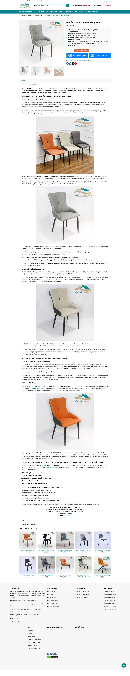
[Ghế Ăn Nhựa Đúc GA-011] (27, 565)
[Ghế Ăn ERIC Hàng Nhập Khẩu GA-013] (83, 540)
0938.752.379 (67, 515)
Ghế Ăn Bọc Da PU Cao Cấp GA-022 (28, 551)
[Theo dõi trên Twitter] (53, 654)
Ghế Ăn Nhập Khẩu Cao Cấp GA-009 (46, 576)
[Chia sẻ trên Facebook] (67, 63)
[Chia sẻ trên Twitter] (70, 63)
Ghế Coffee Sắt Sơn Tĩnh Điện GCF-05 (46, 551)
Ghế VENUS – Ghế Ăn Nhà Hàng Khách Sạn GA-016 (83, 576)
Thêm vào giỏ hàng (81, 50)
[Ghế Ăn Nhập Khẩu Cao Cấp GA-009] (46, 565)
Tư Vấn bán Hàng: (102, 5)
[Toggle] (20, 80)
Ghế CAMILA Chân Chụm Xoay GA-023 (102, 576)
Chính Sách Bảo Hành (29, 525)
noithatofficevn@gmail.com (17, 621)
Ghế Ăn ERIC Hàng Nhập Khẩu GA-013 (83, 551)
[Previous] (22, 42)
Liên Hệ (33, 671)
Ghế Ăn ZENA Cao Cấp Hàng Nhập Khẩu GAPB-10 (65, 551)
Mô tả (24, 81)
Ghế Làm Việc (58, 11)
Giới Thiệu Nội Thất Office (25, 671)
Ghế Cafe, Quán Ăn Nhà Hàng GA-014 (102, 551)
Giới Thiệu (49, 11)
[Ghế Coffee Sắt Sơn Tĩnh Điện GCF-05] (46, 540)
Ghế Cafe (82, 60)
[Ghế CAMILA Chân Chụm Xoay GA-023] (102, 565)
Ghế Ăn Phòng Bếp (43, 15)
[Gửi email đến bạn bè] (73, 63)
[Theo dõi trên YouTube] (56, 654)
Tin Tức (87, 11)
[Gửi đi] (67, 5)
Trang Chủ (42, 11)
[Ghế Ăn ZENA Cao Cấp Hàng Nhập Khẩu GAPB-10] (65, 540)
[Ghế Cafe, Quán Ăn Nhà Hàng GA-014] (102, 540)
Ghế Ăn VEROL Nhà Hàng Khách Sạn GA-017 (65, 576)
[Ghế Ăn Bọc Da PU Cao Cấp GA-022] (27, 540)
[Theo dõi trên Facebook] (48, 654)
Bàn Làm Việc (69, 11)
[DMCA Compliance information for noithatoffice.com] (52, 657)
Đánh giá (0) (26, 521)
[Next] (61, 42)
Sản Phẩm (30, 15)
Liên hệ (94, 11)
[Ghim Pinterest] (75, 63)
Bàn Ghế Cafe (79, 11)
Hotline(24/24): (82, 5)
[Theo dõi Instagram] (51, 654)
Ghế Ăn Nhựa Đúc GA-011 (27, 575)
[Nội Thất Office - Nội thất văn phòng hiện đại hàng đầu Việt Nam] (25, 6)
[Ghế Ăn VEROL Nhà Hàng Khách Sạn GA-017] (65, 565)
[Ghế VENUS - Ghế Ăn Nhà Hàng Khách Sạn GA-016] (83, 565)
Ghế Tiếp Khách (88, 60)
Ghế (36, 15)
